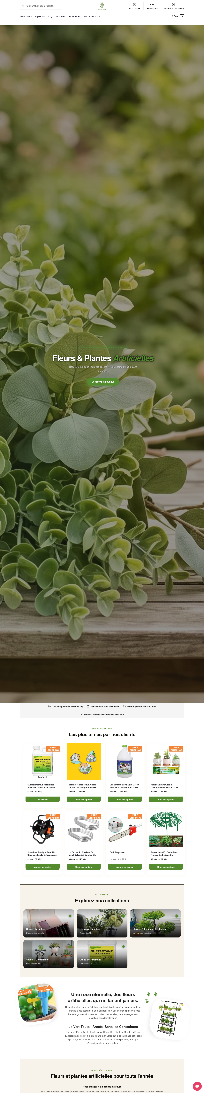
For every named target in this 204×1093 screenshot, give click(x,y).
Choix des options (83, 799)
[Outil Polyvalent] (125, 829)
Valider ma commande (174, 8)
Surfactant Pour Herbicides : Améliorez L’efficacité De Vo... (41, 786)
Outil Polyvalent (117, 852)
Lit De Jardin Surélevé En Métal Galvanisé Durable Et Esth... (82, 853)
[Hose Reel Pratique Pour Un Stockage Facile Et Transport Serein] (43, 829)
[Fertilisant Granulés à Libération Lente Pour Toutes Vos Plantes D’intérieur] (166, 761)
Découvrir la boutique (103, 381)
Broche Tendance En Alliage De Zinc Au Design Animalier (83, 786)
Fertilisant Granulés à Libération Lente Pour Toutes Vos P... (165, 786)
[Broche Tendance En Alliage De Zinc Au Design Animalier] (84, 761)
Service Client (152, 8)
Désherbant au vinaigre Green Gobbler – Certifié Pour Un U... (125, 786)
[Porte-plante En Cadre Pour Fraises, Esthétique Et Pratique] (166, 829)
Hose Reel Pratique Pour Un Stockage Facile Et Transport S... (41, 853)
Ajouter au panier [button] (42, 867)
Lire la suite (42, 799)
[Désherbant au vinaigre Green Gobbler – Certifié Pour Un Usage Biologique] (125, 761)
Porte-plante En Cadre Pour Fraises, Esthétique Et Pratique (164, 853)
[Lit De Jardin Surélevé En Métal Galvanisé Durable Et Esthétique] (84, 829)
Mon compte (134, 8)
